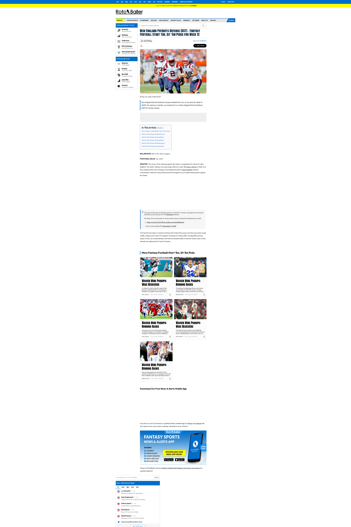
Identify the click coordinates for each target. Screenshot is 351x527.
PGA (135, 2)
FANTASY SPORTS (132, 20)
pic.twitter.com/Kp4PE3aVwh (174, 222)
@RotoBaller (201, 45)
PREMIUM (119, 20)
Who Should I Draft (128, 51)
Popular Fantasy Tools (125, 25)
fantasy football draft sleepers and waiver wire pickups (181, 468)
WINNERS (167, 2)
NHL (131, 2)
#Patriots (169, 214)
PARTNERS (175, 2)
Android (198, 423)
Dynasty (125, 85)
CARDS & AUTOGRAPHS (186, 2)
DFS (154, 2)
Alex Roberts (201, 41)
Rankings (125, 35)
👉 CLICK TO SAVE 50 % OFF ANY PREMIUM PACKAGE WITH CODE (175, 5)
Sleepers (125, 63)
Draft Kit (125, 29)
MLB (122, 2)
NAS (140, 2)
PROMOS (213, 20)
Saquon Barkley (187, 170)
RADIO (232, 20)
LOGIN (223, 2)
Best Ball (125, 74)
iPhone (189, 423)
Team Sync (125, 40)
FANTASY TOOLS (176, 20)
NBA (126, 2)
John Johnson (145, 294)
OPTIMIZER (195, 20)
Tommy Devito (191, 167)
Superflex (125, 79)
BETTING (159, 2)
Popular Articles (123, 59)
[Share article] (141, 45)
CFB (144, 2)
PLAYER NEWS (144, 20)
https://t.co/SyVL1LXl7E (155, 222)
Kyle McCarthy (179, 294)
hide (160, 128)
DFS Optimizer (127, 46)
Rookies (124, 68)
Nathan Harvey (145, 378)
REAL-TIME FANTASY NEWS (126, 483)
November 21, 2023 (169, 226)
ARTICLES (154, 20)
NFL (118, 2)
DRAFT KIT (204, 20)
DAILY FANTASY (163, 20)
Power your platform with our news (131, 522)
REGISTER (231, 2)
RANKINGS (186, 20)
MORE (149, 2)
